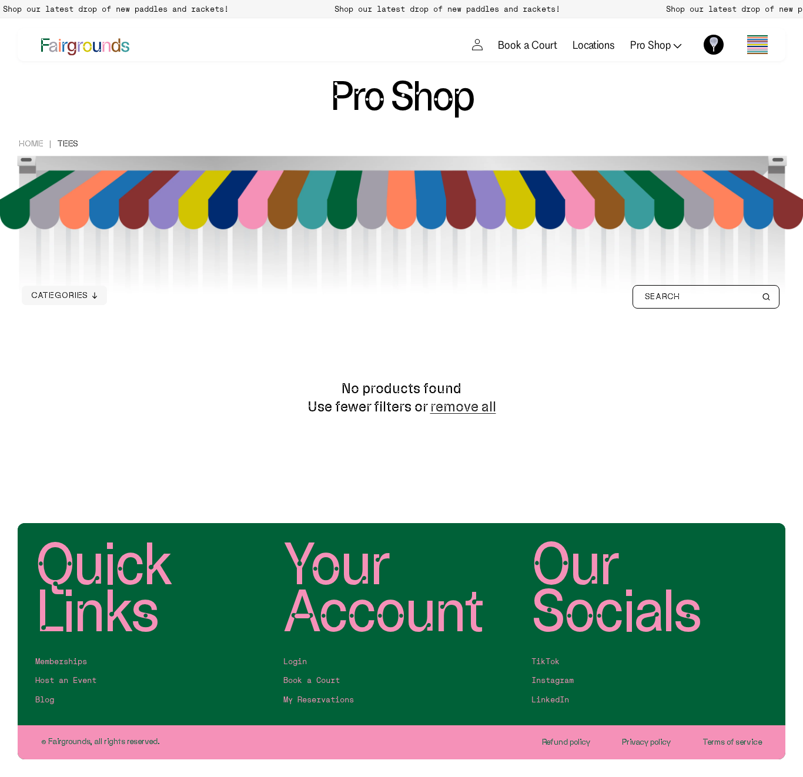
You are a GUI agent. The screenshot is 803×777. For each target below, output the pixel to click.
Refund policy (566, 742)
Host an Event (65, 680)
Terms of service (732, 742)
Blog (44, 700)
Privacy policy (646, 742)
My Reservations (318, 700)
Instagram (552, 680)
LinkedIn (550, 700)
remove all (463, 406)
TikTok (545, 661)
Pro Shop (651, 44)
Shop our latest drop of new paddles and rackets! (441, 9)
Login (295, 661)
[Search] (766, 296)
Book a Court (527, 44)
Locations (594, 44)
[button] (757, 44)
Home (31, 143)
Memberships (61, 661)
